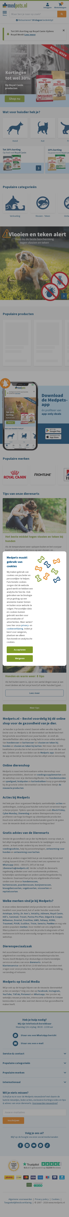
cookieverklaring (15, 628)
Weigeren (20, 658)
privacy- (25, 625)
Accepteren (20, 649)
